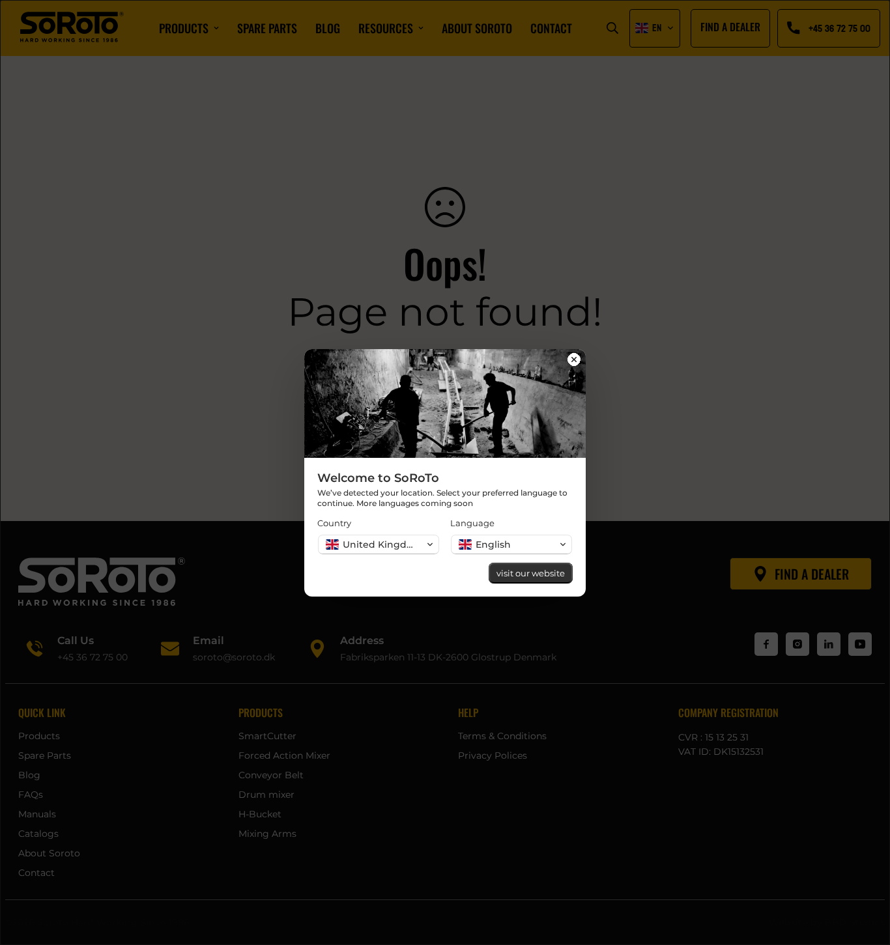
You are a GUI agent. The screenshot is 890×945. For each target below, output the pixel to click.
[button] (378, 544)
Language (472, 523)
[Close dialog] (574, 361)
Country (334, 523)
